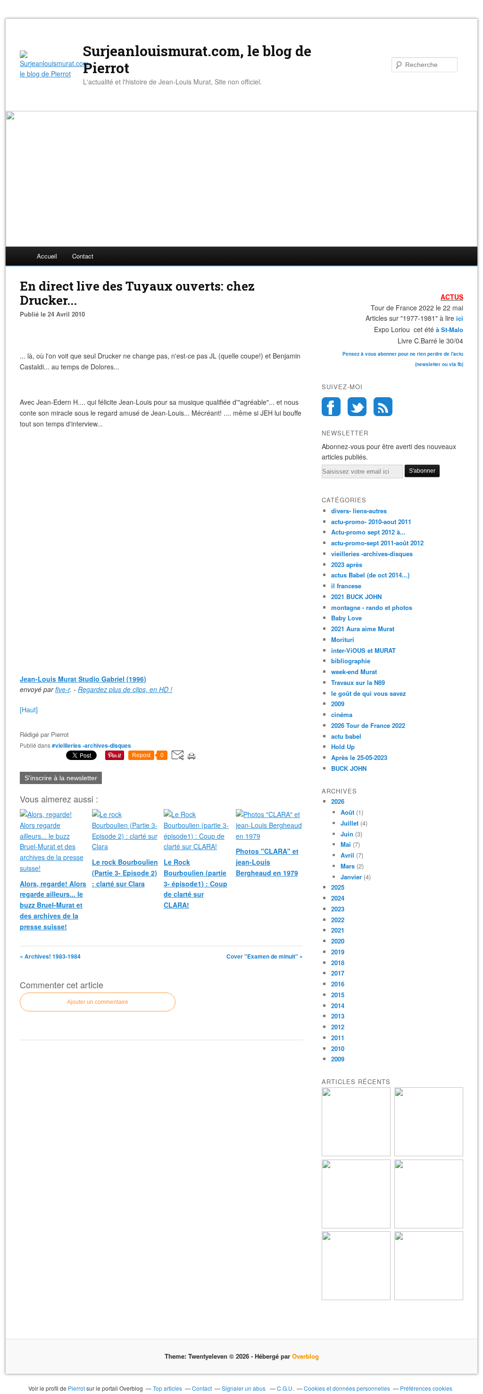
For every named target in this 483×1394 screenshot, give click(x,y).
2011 (337, 1037)
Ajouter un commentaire (97, 1002)
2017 (337, 972)
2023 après (346, 564)
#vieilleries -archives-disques (91, 745)
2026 (337, 801)
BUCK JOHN (348, 768)
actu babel (346, 736)
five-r (62, 689)
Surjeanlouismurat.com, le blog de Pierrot (197, 59)
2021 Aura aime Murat (362, 628)
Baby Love (346, 617)
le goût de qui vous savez (368, 693)
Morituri (342, 639)
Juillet (349, 822)
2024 (337, 897)
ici (458, 318)
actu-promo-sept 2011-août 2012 (377, 542)
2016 (337, 983)
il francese (346, 585)
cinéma (341, 714)
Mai (346, 844)
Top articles (167, 1388)
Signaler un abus (244, 1388)
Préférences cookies (426, 1388)
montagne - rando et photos (371, 607)
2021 (337, 930)
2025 (337, 887)
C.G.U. (285, 1388)
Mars (348, 865)
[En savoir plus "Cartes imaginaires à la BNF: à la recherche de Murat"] (428, 1297)
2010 (337, 1048)
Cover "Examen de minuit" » (264, 956)
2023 (337, 908)
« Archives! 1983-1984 (50, 956)
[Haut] (29, 709)
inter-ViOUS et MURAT (363, 650)
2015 (337, 994)
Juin (347, 833)
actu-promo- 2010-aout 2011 (371, 521)
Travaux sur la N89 (358, 682)
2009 (337, 703)
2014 (337, 1005)
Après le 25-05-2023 (359, 757)
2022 (337, 919)
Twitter (357, 406)
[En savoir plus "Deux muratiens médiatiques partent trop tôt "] (356, 1225)
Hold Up (343, 746)
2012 (337, 1026)
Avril (347, 855)
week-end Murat (354, 671)
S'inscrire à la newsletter (61, 778)
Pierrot (76, 1388)
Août (347, 812)
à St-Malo (449, 329)
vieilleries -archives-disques (372, 553)
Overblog (305, 1356)
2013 (337, 1015)
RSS (383, 406)
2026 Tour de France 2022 (368, 725)
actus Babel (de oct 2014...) (370, 574)
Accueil (47, 255)
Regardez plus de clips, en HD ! (125, 689)
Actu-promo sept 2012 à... (368, 531)
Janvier (351, 876)
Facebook (331, 406)
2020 (337, 940)
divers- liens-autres (359, 510)
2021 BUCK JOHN (356, 596)
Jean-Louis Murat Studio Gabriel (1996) (83, 679)
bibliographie (350, 660)
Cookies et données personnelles (347, 1388)
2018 (337, 962)
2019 (337, 951)
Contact (82, 255)
